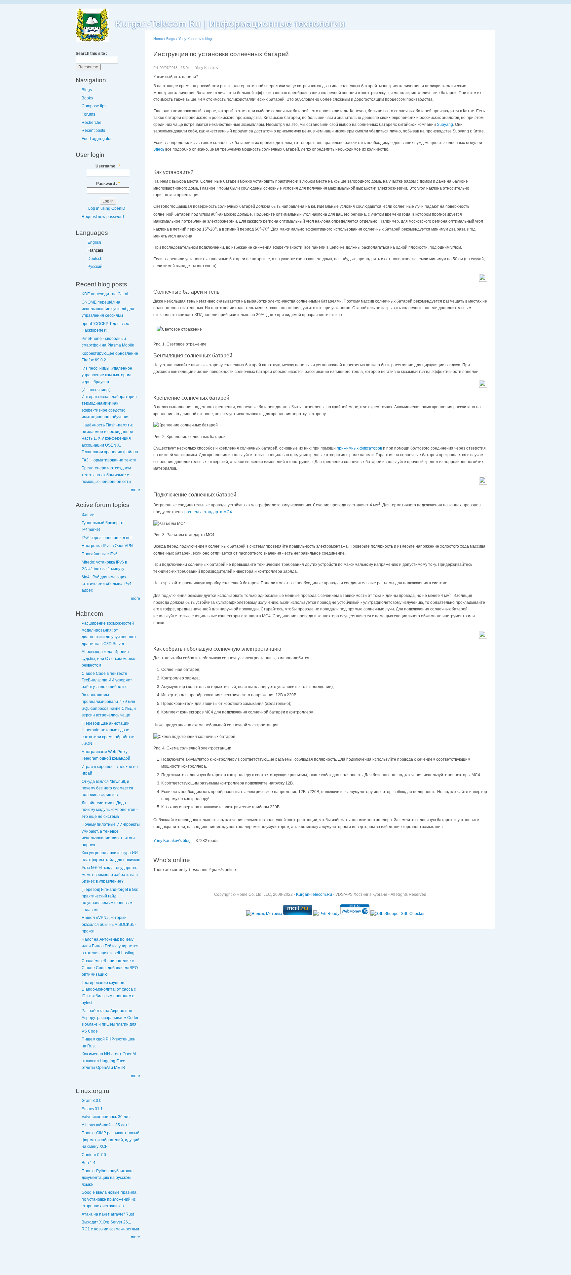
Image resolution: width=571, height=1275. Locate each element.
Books (87, 98)
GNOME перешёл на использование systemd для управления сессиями (108, 309)
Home (158, 39)
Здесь (158, 149)
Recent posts (93, 130)
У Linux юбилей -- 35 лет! (105, 1125)
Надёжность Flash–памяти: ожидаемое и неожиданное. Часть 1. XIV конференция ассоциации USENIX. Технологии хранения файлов (110, 439)
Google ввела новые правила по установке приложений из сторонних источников (109, 1199)
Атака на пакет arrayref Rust (108, 1214)
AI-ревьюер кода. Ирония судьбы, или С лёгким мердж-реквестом (109, 658)
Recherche (91, 122)
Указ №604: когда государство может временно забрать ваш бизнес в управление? (110, 874)
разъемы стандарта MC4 (208, 512)
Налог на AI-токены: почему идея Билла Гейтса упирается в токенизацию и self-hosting (110, 946)
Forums (88, 114)
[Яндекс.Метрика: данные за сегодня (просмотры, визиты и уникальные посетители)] (264, 913)
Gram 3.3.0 (91, 1100)
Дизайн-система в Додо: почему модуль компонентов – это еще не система (110, 810)
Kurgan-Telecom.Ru (314, 894)
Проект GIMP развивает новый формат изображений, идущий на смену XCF (110, 1140)
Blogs (87, 90)
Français (95, 250)
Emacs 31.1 (92, 1109)
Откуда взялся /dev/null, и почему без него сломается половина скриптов (107, 788)
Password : (108, 183)
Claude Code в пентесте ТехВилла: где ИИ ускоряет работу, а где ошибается (107, 680)
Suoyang (445, 124)
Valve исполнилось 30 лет (106, 1116)
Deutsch (95, 258)
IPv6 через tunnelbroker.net (107, 537)
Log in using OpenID (106, 208)
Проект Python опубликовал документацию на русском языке (107, 1178)
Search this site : (91, 53)
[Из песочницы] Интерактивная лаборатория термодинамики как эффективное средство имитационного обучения (109, 403)
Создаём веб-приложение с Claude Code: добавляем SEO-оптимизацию (110, 968)
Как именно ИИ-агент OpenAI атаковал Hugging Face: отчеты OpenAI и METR (109, 1061)
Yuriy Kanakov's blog (195, 39)
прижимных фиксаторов (359, 448)
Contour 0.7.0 (94, 1154)
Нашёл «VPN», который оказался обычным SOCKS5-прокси (109, 924)
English (94, 242)
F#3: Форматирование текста (109, 460)
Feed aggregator (97, 138)
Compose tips (94, 106)
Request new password (103, 216)
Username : (107, 166)
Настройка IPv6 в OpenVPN (107, 545)
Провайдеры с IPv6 (100, 554)
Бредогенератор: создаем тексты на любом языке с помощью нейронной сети (106, 475)
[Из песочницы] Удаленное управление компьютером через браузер (107, 375)
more (135, 490)
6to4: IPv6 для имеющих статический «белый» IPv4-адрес (107, 584)
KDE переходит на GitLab (106, 294)
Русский (95, 266)
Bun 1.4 (88, 1162)
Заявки (88, 514)
